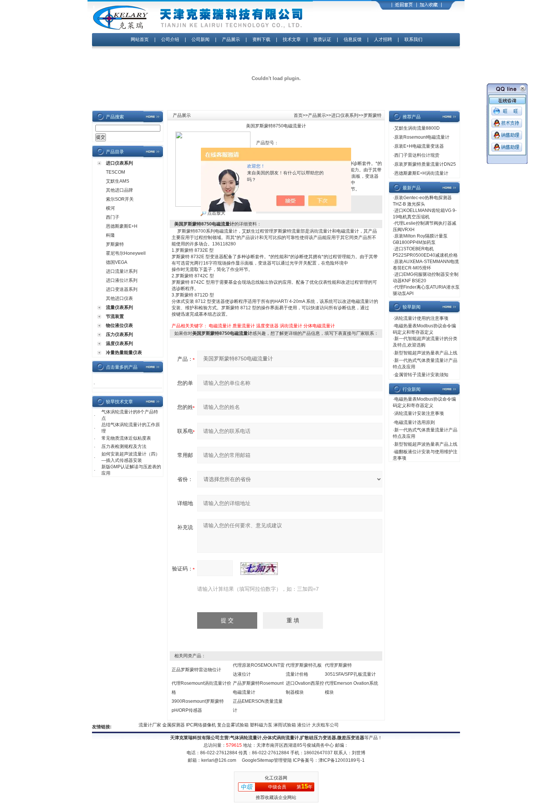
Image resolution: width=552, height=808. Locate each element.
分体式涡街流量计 (281, 737)
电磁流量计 (220, 325)
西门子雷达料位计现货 (416, 155)
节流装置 (115, 316)
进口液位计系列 (121, 280)
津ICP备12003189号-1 (341, 760)
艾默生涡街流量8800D (417, 128)
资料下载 (261, 39)
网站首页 (140, 39)
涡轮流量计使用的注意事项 (421, 318)
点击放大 (215, 213)
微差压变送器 (350, 737)
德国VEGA (116, 262)
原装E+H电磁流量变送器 (419, 146)
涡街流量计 (291, 325)
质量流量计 (243, 325)
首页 (298, 115)
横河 (110, 208)
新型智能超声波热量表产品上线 (425, 353)
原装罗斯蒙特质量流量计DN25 (425, 164)
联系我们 (413, 39)
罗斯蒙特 (115, 244)
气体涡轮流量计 (246, 737)
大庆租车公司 (318, 725)
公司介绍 (170, 39)
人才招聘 (383, 39)
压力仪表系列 (119, 334)
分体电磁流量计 (319, 325)
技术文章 (292, 39)
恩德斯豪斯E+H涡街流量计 (421, 173)
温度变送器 (267, 325)
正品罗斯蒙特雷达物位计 (196, 669)
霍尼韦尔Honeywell (126, 253)
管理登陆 (283, 760)
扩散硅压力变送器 (318, 737)
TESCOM (115, 172)
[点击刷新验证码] (259, 568)
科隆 (110, 235)
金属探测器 (167, 725)
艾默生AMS (117, 181)
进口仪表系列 (119, 163)
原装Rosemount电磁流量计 (421, 137)
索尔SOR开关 (120, 199)
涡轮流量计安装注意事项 (419, 413)
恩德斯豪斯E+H (121, 226)
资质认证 (322, 39)
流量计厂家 (143, 725)
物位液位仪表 (119, 325)
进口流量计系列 (121, 271)
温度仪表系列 (119, 343)
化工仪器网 (276, 778)
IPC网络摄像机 (194, 725)
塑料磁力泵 (255, 725)
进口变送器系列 (121, 289)
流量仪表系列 (119, 307)
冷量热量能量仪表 (124, 352)
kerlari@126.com (218, 760)
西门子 (112, 217)
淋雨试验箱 (278, 725)
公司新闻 (201, 39)
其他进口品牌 (119, 190)
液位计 (297, 725)
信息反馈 (353, 39)
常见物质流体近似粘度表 (126, 438)
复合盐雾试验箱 (226, 725)
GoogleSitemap (258, 760)
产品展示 (231, 39)
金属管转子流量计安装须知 (421, 374)
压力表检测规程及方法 (123, 446)
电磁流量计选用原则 (414, 422)
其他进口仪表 (119, 298)
